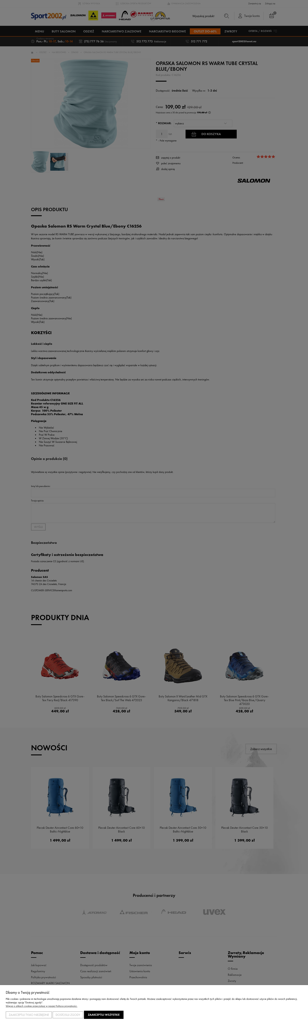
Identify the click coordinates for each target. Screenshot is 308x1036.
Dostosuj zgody (68, 1015)
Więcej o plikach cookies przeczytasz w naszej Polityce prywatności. (41, 1006)
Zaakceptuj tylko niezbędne (29, 1015)
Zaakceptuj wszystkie (104, 1015)
